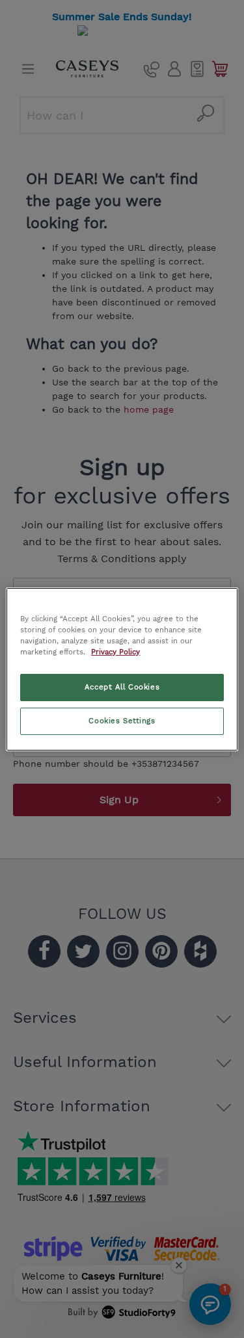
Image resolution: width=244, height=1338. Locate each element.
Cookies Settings (121, 720)
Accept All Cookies (122, 686)
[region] (121, 669)
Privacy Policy (115, 651)
